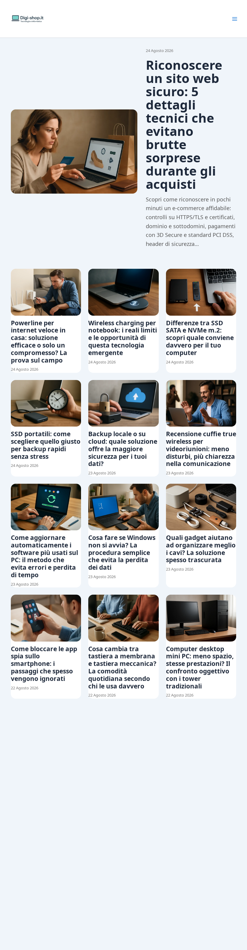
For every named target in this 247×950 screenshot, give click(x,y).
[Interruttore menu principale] (234, 19)
